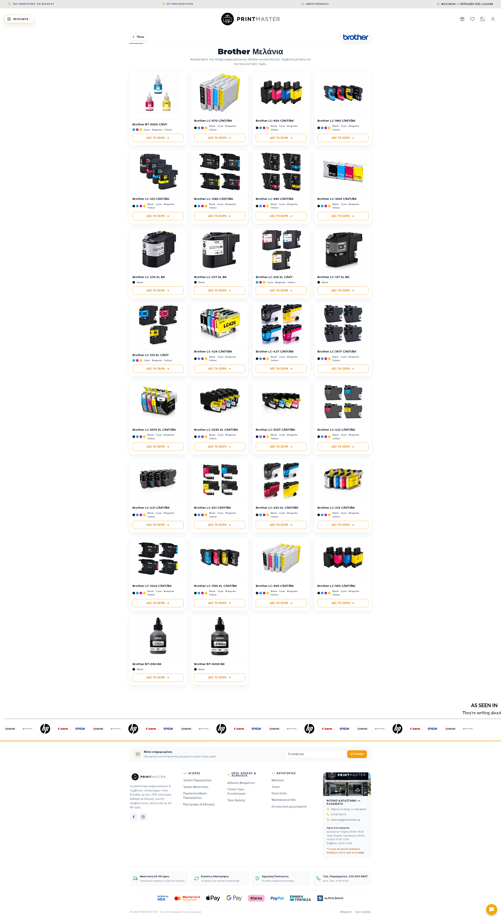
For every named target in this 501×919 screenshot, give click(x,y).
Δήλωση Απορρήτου (241, 782)
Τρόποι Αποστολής (195, 786)
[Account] (492, 19)
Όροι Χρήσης (236, 800)
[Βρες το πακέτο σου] (462, 19)
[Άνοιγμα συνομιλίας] (491, 909)
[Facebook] (133, 817)
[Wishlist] (472, 19)
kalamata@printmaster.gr (345, 819)
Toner (276, 786)
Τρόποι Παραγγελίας (197, 780)
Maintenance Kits (284, 799)
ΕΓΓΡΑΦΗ (357, 754)
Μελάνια (278, 780)
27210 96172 (338, 814)
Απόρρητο (346, 911)
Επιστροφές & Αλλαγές (199, 804)
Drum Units (279, 793)
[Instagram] (143, 817)
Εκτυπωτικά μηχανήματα (289, 806)
